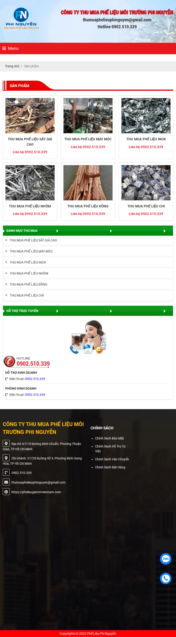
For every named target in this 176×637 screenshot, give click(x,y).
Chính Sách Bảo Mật (109, 438)
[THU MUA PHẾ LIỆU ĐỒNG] (88, 182)
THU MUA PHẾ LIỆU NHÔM (30, 206)
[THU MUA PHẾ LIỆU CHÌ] (145, 182)
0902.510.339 (35, 379)
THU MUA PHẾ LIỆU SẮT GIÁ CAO (30, 142)
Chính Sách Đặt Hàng (110, 467)
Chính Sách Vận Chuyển (112, 459)
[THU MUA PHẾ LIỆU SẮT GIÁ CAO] (30, 115)
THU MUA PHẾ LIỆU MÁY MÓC (88, 139)
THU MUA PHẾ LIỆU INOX (146, 139)
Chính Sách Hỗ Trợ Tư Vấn (110, 448)
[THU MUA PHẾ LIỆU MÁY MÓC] (88, 115)
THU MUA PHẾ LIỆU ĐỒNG (87, 206)
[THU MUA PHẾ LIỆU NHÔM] (30, 182)
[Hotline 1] (165, 578)
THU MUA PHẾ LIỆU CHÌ (146, 206)
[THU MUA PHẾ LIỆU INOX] (145, 115)
